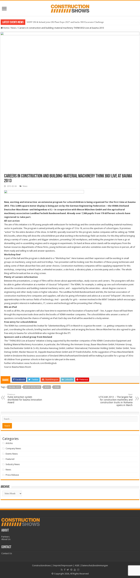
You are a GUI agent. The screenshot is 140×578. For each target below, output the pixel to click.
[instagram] (78, 570)
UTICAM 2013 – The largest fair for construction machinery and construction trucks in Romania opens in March (115, 400)
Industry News (13, 464)
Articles (9, 443)
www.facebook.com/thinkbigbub (40, 363)
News (13, 28)
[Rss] (61, 570)
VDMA (56, 387)
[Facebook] (65, 570)
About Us (5, 539)
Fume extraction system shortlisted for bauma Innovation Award (25, 398)
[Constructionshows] (70, 8)
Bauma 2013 (14, 387)
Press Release (12, 475)
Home (6, 28)
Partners (5, 536)
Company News (13, 448)
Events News (12, 453)
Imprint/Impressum (63, 565)
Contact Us (6, 553)
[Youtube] (74, 570)
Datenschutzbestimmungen (94, 565)
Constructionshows (41, 565)
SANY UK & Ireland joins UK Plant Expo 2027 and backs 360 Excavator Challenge (65, 22)
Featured (10, 459)
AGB (77, 565)
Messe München (32, 387)
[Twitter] (67, 570)
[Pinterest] (71, 570)
